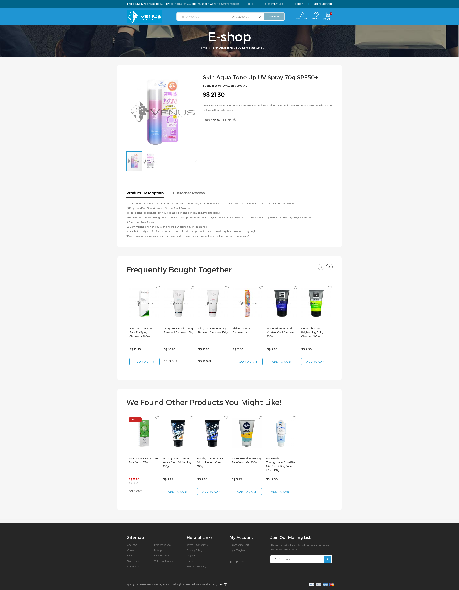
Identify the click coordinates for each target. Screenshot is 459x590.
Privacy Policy (194, 550)
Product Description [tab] (145, 193)
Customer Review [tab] (189, 193)
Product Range (162, 544)
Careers (131, 550)
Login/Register (238, 550)
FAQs (130, 555)
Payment (191, 555)
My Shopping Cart (239, 544)
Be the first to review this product (225, 85)
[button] (150, 161)
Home (250, 4)
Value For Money (163, 561)
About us (132, 544)
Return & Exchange (197, 566)
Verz (221, 584)
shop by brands (274, 4)
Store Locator (323, 4)
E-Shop (158, 550)
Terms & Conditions (197, 544)
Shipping (191, 561)
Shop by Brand (162, 555)
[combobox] (203, 17)
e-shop (299, 4)
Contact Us (133, 566)
